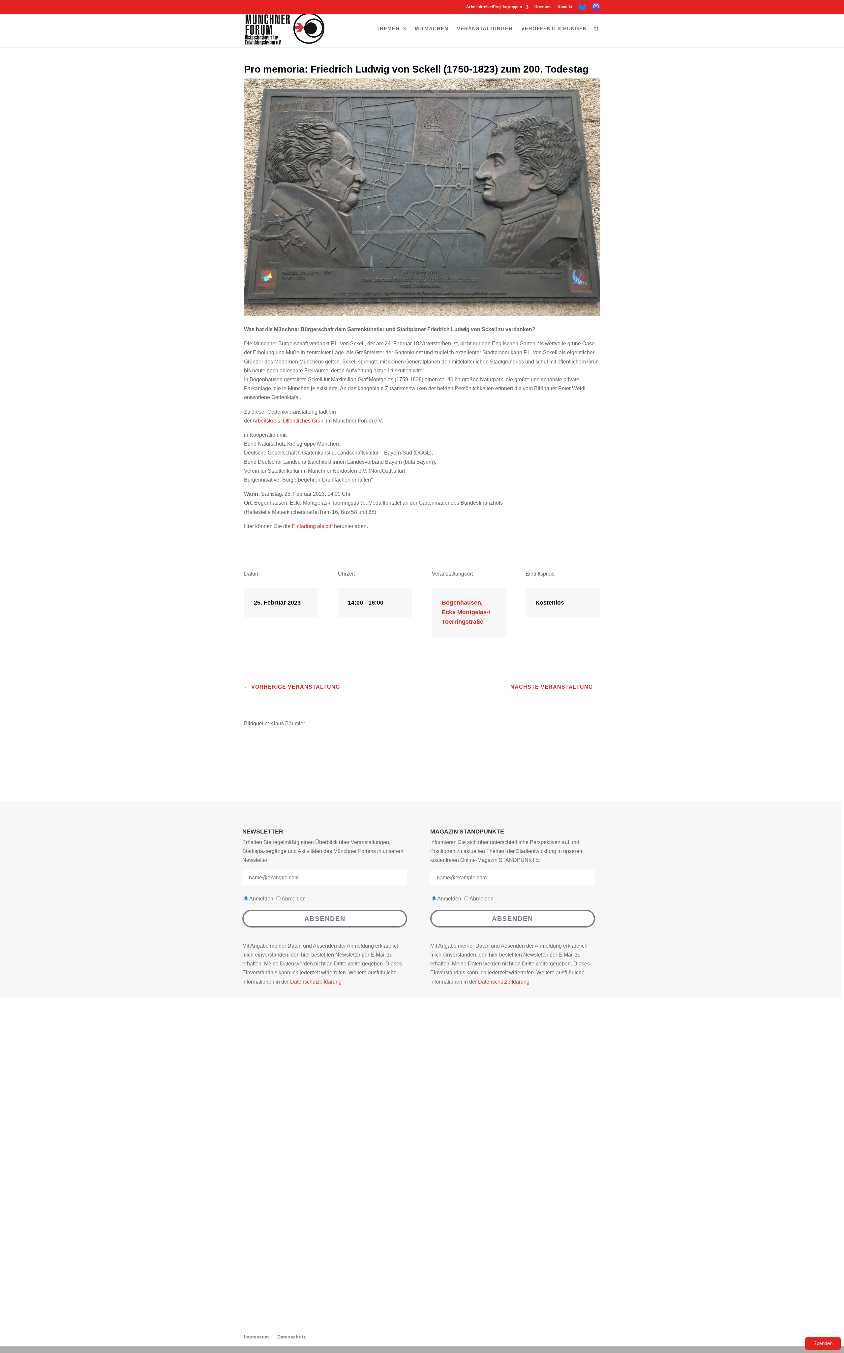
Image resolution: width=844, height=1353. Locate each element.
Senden (530, 1281)
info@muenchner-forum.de (492, 1095)
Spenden (822, 1343)
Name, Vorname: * (312, 1135)
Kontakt (565, 7)
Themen (388, 28)
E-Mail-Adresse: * (311, 1169)
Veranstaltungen (485, 28)
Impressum (256, 1336)
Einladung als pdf (312, 526)
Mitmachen (431, 28)
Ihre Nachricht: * (310, 1202)
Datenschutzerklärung (316, 982)
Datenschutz (291, 1336)
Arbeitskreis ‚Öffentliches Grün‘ (289, 421)
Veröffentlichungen (554, 28)
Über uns (543, 7)
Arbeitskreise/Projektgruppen (494, 7)
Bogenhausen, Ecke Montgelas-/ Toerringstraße (466, 612)
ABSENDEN (325, 918)
